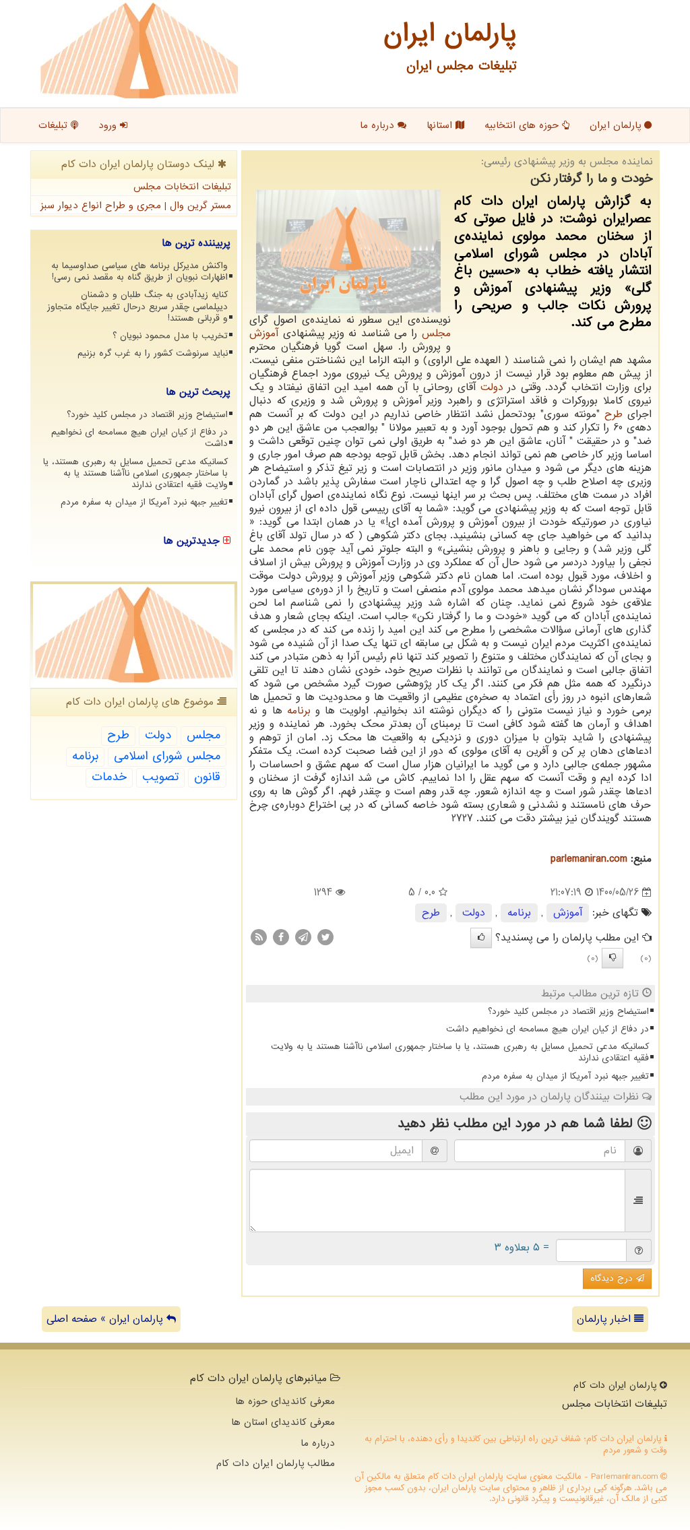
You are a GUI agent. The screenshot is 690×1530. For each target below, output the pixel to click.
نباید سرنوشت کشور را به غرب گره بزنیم (152, 353)
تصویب (160, 777)
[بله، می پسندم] (481, 938)
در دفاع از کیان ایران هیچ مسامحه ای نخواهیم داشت (547, 1029)
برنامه (299, 711)
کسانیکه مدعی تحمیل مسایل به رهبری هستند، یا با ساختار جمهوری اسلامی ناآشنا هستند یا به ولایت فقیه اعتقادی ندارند (460, 1052)
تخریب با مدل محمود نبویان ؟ (170, 335)
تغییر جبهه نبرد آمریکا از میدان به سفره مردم (565, 1076)
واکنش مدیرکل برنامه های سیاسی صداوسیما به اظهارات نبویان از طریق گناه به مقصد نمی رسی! (139, 271)
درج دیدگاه (613, 1278)
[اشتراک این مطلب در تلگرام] (303, 937)
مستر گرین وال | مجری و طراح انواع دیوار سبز (135, 205)
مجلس (436, 333)
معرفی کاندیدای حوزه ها (285, 1401)
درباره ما (379, 125)
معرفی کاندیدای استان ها (283, 1422)
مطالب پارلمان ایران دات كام (275, 1463)
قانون (207, 777)
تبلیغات (54, 125)
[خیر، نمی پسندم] (612, 958)
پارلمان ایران (617, 125)
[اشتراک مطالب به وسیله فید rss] (258, 937)
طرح (613, 414)
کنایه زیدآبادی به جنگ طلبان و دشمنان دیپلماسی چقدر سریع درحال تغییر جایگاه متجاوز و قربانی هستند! (137, 306)
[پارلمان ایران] (139, 50)
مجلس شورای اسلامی (167, 756)
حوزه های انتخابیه (523, 125)
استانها (441, 125)
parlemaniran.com (589, 859)
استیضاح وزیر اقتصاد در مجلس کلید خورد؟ (568, 1011)
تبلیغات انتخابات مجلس (182, 186)
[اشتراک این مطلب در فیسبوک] (281, 937)
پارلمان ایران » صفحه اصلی (106, 1319)
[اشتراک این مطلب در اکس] (325, 937)
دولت (491, 387)
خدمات (109, 777)
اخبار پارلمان (605, 1319)
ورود (109, 125)
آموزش (263, 333)
